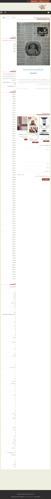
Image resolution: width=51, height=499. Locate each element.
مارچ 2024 (14, 152)
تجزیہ (45, 82)
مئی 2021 (14, 230)
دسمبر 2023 (14, 159)
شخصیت (25, 82)
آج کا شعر (14, 293)
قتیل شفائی (28, 1)
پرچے (46, 82)
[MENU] (1, 12)
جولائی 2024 (14, 143)
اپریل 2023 (14, 177)
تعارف (15, 326)
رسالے (33, 82)
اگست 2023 (14, 168)
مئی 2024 (14, 147)
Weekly (48, 81)
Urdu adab (40, 81)
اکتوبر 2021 (14, 219)
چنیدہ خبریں (14, 337)
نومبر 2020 (14, 244)
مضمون (43, 84)
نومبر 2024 (14, 133)
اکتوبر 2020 (14, 246)
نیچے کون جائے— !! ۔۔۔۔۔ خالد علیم (22, 88)
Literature (38, 79)
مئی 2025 (14, 119)
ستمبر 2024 (14, 138)
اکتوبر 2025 (14, 108)
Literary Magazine (34, 79)
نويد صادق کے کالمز (13, 455)
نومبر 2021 (14, 216)
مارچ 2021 (14, 235)
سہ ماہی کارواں (14, 381)
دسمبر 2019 (14, 269)
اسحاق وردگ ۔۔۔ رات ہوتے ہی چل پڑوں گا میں (10, 82)
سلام (15, 379)
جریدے (41, 82)
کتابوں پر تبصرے (14, 413)
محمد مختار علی (47, 84)
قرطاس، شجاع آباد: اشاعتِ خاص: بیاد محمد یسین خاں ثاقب (42, 88)
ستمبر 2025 (14, 110)
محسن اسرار (14, 86)
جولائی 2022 (14, 198)
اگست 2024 (14, 140)
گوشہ (19, 82)
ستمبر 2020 (14, 249)
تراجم (15, 323)
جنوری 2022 (14, 212)
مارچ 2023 (14, 179)
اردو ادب (20, 81)
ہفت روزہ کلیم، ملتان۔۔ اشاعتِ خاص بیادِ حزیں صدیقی (33, 69)
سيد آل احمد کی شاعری (13, 383)
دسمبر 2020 (14, 242)
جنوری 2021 (14, 239)
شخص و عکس (28, 82)
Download (33, 73)
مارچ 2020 (14, 262)
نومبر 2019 (14, 272)
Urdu (38, 81)
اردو (21, 81)
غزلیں (21, 82)
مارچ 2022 (14, 207)
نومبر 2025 (14, 106)
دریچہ (15, 353)
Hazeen (21, 79)
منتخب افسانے (14, 441)
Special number (34, 81)
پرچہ (47, 82)
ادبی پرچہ (25, 81)
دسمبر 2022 (14, 186)
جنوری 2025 (14, 129)
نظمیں (40, 84)
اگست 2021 (14, 223)
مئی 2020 (14, 258)
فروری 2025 (14, 126)
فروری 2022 (14, 209)
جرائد (43, 82)
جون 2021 (14, 228)
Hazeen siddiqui (24, 79)
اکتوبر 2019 (14, 274)
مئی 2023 (14, 175)
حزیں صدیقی (38, 82)
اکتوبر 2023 (14, 163)
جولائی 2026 (14, 96)
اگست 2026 (14, 94)
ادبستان (15, 300)
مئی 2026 (14, 101)
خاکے (15, 349)
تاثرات (15, 321)
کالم (15, 411)
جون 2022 (14, 200)
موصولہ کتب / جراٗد (13, 448)
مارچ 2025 (14, 124)
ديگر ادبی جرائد (47, 79)
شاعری (30, 82)
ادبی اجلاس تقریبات (13, 303)
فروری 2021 (14, 237)
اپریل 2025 (14, 122)
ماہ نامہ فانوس (14, 429)
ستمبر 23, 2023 (47, 135)
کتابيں (15, 416)
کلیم (20, 82)
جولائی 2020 (14, 253)
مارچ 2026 (14, 103)
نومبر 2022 (14, 189)
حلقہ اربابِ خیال (14, 342)
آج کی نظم (14, 298)
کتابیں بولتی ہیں (14, 418)
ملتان (42, 84)
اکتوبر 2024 (14, 136)
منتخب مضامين (14, 443)
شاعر (31, 82)
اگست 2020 (14, 251)
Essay (18, 79)
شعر (24, 82)
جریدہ (42, 82)
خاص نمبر (36, 82)
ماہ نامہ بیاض (44, 141)
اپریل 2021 (14, 232)
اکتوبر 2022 (14, 191)
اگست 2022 (14, 196)
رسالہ (34, 82)
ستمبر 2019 (14, 276)
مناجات (15, 439)
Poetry (30, 81)
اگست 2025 (14, 113)
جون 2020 (14, 255)
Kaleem (29, 79)
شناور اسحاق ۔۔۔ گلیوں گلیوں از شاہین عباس (11, 74)
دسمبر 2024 (14, 131)
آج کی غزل (14, 296)
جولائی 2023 (14, 170)
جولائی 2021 (14, 225)
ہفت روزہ (38, 84)
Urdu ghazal (45, 81)
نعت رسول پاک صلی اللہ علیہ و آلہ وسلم (11, 452)
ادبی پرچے (23, 81)
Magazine (42, 79)
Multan (27, 81)
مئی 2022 (14, 202)
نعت (39, 84)
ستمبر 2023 (14, 166)
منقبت (15, 446)
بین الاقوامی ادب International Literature (9, 314)
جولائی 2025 (14, 115)
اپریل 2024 (14, 149)
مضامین (45, 84)
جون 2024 (14, 145)
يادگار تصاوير (14, 464)
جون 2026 (14, 99)
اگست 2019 (14, 278)
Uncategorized (13, 286)
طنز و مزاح (14, 395)
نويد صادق (43, 20)
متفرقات (14, 436)
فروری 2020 (14, 265)
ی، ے (15, 466)
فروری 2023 (14, 182)
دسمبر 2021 (14, 214)
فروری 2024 (14, 154)
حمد (15, 344)
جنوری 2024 (14, 156)
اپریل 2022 (14, 205)
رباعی (15, 365)
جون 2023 (14, 172)
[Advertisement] (33, 101)
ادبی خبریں (14, 305)
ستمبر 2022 (14, 193)
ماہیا (15, 432)
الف (15, 307)
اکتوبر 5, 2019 (25, 131)
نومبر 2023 (14, 161)
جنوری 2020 (14, 267)
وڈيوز (15, 462)
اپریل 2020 (14, 260)
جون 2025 (14, 117)
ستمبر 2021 (14, 221)
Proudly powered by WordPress (17, 496)
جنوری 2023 (14, 184)
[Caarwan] (48, 12)
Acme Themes (37, 496)
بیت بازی (15, 312)
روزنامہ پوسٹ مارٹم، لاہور (13, 367)
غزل (23, 82)
